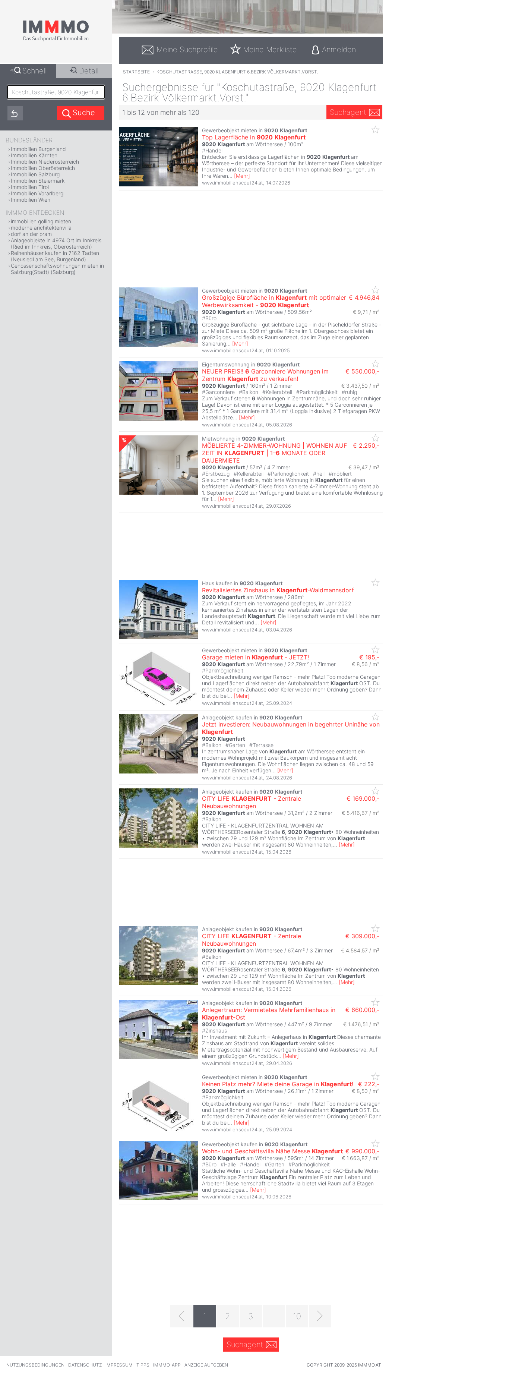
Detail (88, 70)
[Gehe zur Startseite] (56, 40)
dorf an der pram (31, 234)
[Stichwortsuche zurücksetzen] (15, 113)
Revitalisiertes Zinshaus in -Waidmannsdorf (278, 590)
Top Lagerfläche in (254, 137)
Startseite (136, 72)
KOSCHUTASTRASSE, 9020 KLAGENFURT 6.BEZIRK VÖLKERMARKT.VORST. (237, 72)
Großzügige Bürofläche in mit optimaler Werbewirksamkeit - (274, 301)
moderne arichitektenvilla (41, 227)
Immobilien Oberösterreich (43, 168)
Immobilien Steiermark (37, 180)
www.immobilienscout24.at (232, 183)
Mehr (242, 176)
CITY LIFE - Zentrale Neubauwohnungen (251, 802)
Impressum (119, 1365)
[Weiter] (320, 1316)
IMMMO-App (167, 1365)
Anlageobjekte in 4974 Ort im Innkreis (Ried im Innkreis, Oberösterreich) (56, 243)
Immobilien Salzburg (35, 174)
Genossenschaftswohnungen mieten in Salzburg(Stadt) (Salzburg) (57, 268)
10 (297, 1316)
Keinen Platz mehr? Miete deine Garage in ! (277, 1084)
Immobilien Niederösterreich (45, 161)
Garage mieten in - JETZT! (255, 657)
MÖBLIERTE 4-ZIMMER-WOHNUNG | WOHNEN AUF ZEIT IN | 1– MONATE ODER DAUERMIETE (274, 453)
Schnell (34, 70)
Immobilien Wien (30, 199)
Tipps (142, 1365)
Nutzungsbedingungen (35, 1365)
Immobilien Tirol (30, 187)
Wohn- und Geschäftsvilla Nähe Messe (272, 1151)
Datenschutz (85, 1365)
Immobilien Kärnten (34, 155)
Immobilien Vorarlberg (37, 193)
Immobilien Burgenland (38, 149)
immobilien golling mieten (41, 221)
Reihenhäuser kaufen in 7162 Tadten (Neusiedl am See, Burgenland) (55, 256)
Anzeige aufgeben (206, 1365)
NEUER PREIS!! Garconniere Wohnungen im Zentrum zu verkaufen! (265, 375)
